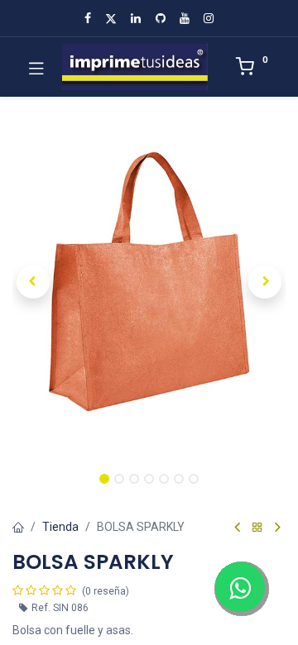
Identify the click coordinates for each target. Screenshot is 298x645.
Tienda (60, 526)
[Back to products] (257, 528)
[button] (33, 282)
